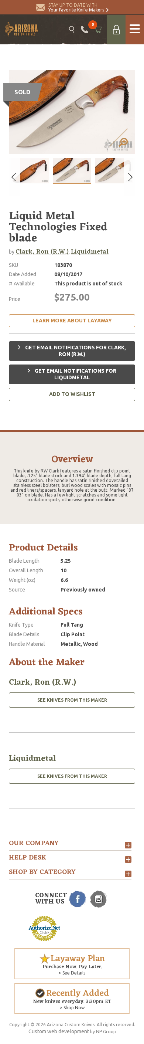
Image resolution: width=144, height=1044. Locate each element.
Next (129, 177)
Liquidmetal (90, 252)
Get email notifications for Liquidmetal (75, 374)
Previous (14, 177)
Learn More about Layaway (72, 320)
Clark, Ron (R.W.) (42, 252)
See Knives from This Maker (72, 700)
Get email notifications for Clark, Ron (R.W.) (75, 351)
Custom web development (58, 1031)
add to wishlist (72, 394)
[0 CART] (98, 29)
